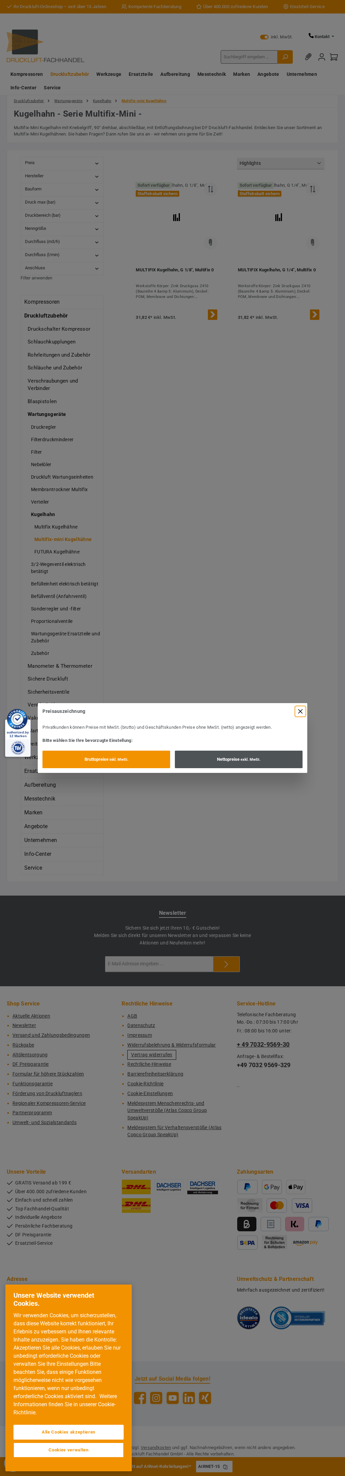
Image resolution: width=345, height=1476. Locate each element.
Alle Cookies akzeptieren (68, 1432)
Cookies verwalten (68, 1449)
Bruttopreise (106, 759)
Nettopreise (238, 759)
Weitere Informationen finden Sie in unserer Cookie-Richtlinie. (65, 1404)
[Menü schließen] (300, 711)
